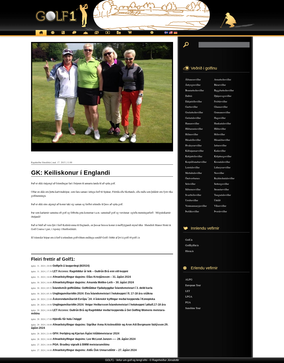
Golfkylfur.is (192, 245)
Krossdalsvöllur (222, 161)
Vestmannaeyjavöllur (196, 205)
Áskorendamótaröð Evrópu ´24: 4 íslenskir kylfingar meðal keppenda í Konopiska (104, 299)
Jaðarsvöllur (220, 145)
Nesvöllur (219, 173)
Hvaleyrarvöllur (193, 145)
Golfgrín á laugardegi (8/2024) (71, 265)
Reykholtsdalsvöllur (224, 178)
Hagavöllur (220, 117)
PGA (188, 302)
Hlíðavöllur (220, 128)
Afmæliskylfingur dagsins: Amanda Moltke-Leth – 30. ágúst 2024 (93, 282)
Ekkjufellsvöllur (193, 101)
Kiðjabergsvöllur (222, 156)
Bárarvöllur (220, 84)
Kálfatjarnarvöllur (194, 150)
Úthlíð (217, 200)
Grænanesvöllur (222, 112)
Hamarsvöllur (192, 123)
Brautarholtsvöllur (194, 90)
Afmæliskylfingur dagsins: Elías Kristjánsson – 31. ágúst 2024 (92, 276)
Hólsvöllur (219, 134)
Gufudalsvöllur (193, 117)
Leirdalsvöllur (192, 167)
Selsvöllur (190, 183)
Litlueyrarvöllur (222, 167)
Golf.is (189, 239)
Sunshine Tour (193, 308)
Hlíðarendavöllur (194, 128)
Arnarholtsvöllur (222, 79)
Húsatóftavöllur (222, 139)
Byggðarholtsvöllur (224, 90)
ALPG (188, 279)
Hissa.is (189, 251)
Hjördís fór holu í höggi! (67, 319)
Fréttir (52, 35)
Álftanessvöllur (193, 79)
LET (187, 291)
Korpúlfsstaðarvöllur (196, 161)
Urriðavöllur (191, 200)
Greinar (63, 35)
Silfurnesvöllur (193, 189)
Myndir (96, 35)
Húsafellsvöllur (193, 139)
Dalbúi (188, 95)
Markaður (118, 35)
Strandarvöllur (221, 189)
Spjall (74, 35)
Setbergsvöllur (221, 183)
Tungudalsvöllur (222, 194)
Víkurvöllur (220, 205)
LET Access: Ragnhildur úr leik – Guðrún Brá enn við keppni (90, 271)
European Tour (193, 285)
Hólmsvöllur (191, 134)
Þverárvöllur (220, 211)
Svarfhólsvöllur (193, 194)
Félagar (85, 35)
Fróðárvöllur (220, 101)
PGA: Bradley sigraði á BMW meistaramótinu (81, 344)
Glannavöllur (221, 106)
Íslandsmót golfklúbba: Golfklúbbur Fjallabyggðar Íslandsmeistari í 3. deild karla (102, 288)
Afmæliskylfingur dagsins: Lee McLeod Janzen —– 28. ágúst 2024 (94, 339)
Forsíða (41, 35)
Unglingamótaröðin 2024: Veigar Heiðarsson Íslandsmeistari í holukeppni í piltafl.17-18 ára (109, 304)
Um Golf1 (152, 35)
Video (107, 35)
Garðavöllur (191, 106)
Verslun (129, 35)
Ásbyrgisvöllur (193, 84)
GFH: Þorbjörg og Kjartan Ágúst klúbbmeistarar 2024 (86, 333)
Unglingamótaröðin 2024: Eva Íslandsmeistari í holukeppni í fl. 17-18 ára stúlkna (103, 293)
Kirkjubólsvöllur (193, 156)
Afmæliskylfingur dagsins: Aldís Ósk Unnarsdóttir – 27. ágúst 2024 (95, 350)
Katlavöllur (220, 150)
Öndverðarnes (192, 178)
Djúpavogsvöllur (222, 95)
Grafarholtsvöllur (194, 112)
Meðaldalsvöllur (193, 173)
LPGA (188, 296)
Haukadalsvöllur (222, 123)
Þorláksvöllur (192, 211)
